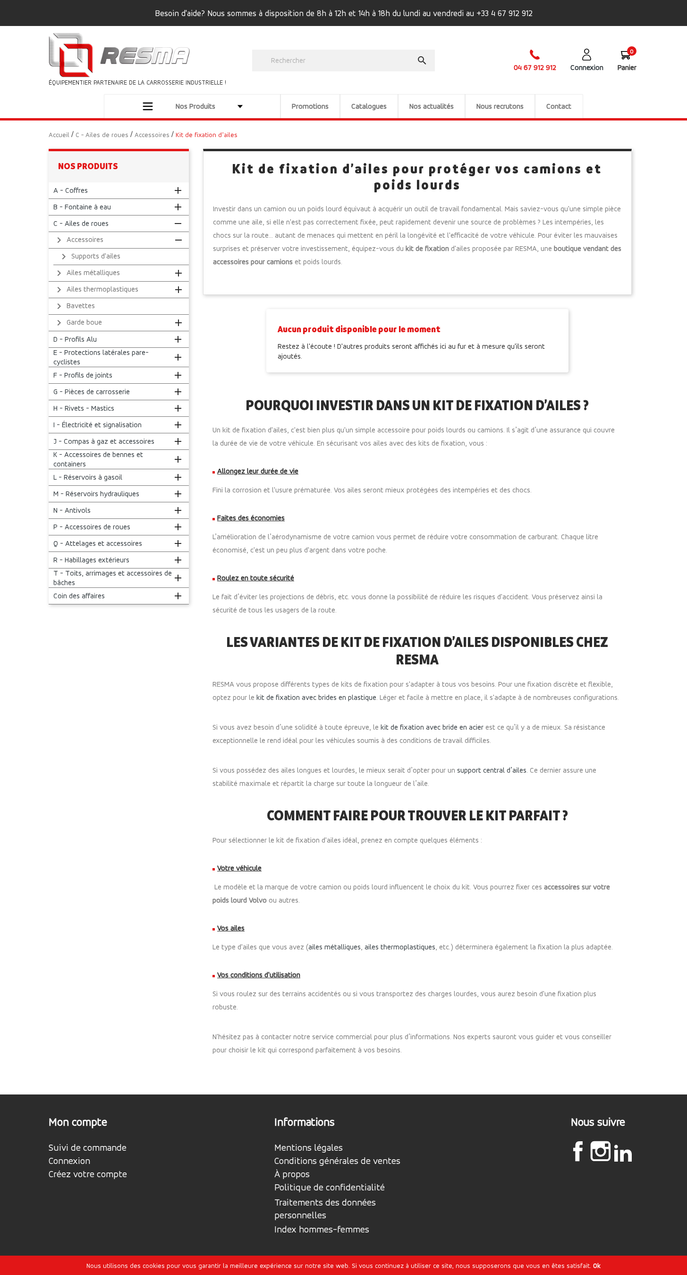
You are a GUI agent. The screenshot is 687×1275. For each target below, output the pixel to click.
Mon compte (78, 1122)
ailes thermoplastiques (400, 946)
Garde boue (77, 322)
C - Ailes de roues (81, 223)
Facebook (578, 1151)
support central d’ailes (491, 770)
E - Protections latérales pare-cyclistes (101, 357)
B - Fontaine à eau (82, 206)
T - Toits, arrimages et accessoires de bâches (112, 578)
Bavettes (74, 306)
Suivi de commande (88, 1148)
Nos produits (88, 166)
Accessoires (78, 240)
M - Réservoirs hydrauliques (96, 493)
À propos (292, 1174)
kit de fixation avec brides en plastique (316, 697)
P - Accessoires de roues (91, 526)
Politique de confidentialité (329, 1187)
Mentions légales (308, 1148)
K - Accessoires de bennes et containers (98, 459)
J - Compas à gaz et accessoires (103, 441)
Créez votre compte (88, 1174)
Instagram (600, 1151)
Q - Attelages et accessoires (97, 543)
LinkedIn (623, 1152)
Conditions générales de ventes (337, 1161)
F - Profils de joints (82, 374)
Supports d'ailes (89, 256)
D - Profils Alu (75, 339)
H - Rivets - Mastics (83, 408)
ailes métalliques (334, 946)
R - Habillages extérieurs (91, 559)
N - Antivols (72, 510)
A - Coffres (70, 190)
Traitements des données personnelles (325, 1209)
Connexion (69, 1161)
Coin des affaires (79, 595)
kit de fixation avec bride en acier (432, 727)
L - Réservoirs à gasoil (87, 477)
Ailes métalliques (86, 273)
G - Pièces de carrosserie (91, 391)
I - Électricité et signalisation (97, 424)
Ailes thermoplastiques (95, 289)
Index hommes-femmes (321, 1229)
